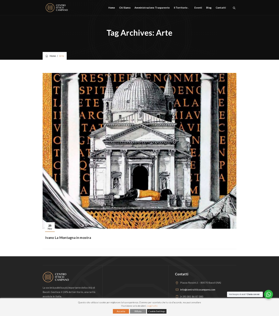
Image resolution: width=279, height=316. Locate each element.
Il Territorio (180, 7)
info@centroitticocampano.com (197, 289)
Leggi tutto (152, 305)
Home (111, 7)
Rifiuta (137, 311)
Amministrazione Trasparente (152, 7)
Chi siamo (124, 7)
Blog (209, 7)
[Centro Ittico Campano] (57, 7)
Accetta (121, 311)
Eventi (198, 7)
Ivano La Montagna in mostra (68, 237)
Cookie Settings (156, 311)
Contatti (221, 7)
